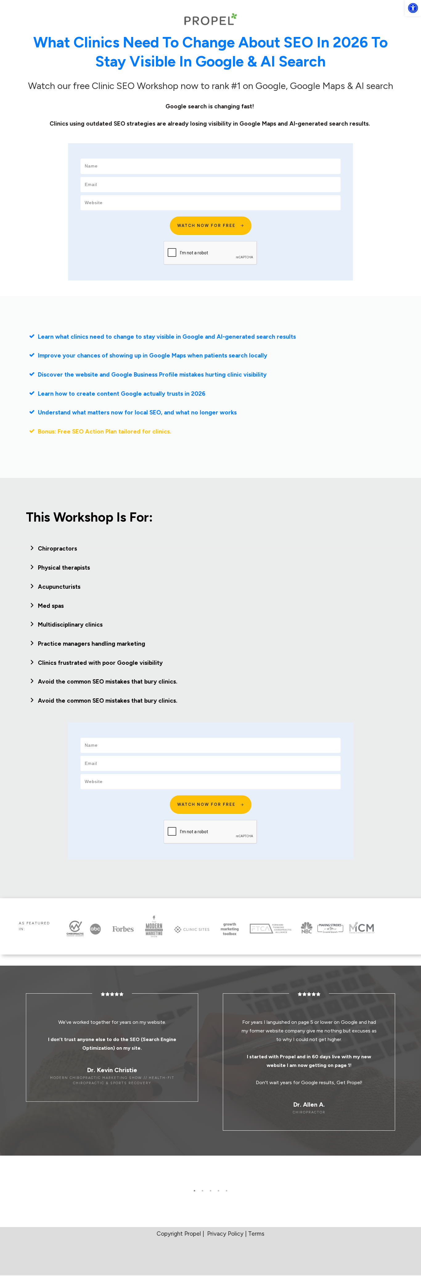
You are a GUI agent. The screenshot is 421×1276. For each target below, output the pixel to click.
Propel (193, 1233)
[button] (413, 8)
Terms (256, 1233)
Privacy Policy (225, 1233)
